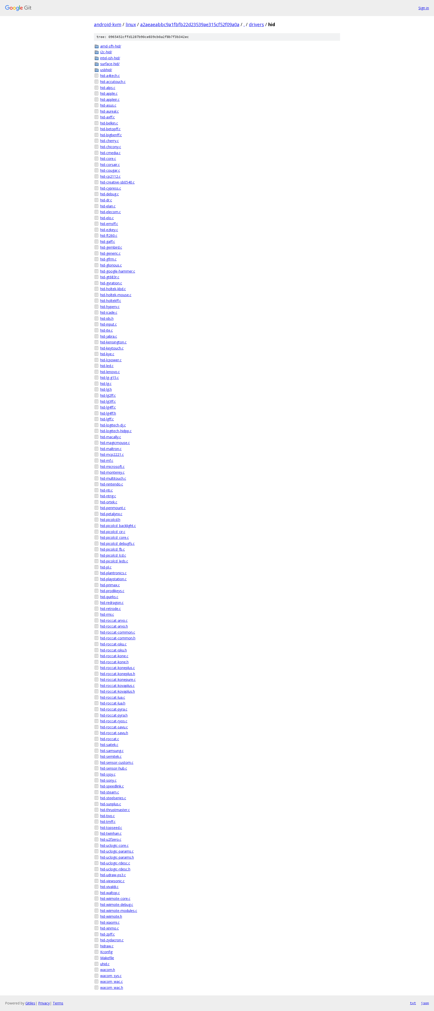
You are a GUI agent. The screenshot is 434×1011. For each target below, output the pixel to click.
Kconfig (106, 951)
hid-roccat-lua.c (112, 697)
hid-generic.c (110, 253)
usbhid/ (106, 69)
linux (131, 24)
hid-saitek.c (109, 744)
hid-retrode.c (110, 608)
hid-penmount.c (113, 507)
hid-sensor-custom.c (116, 762)
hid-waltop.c (110, 892)
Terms (58, 1003)
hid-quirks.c (109, 596)
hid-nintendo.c (111, 484)
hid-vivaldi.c (109, 886)
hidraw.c (107, 946)
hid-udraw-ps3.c (113, 874)
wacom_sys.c (111, 975)
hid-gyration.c (111, 283)
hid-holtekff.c (110, 300)
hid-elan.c (108, 206)
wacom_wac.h (111, 987)
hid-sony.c (108, 780)
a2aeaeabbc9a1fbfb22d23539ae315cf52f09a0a (189, 24)
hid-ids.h (107, 318)
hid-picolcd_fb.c (112, 549)
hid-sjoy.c (108, 774)
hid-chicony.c (110, 146)
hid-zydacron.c (112, 940)
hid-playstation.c (113, 579)
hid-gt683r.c (109, 277)
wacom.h (107, 969)
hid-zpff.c (107, 934)
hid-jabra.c (108, 336)
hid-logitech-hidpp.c (116, 430)
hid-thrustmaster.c (115, 809)
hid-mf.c (106, 460)
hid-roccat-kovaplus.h (117, 691)
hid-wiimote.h (111, 916)
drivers (256, 24)
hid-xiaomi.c (110, 922)
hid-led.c (107, 365)
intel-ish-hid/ (110, 58)
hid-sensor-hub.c (113, 768)
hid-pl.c (106, 567)
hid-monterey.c (112, 472)
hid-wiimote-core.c (115, 898)
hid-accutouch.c (113, 81)
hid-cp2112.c (110, 176)
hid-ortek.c (108, 502)
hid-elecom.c (110, 211)
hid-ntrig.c (108, 496)
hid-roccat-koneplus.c (117, 667)
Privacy (44, 1003)
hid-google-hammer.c (117, 271)
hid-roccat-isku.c (113, 644)
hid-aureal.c (109, 111)
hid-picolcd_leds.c (114, 561)
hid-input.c (108, 324)
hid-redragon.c (112, 602)
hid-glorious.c (111, 265)
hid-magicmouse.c (115, 442)
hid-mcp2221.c (112, 454)
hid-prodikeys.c (112, 590)
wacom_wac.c (111, 981)
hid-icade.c (108, 312)
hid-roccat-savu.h (114, 732)
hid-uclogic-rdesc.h (115, 869)
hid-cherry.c (109, 140)
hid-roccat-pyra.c (113, 709)
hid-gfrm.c (108, 259)
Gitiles (30, 1003)
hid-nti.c (106, 490)
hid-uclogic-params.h (117, 857)
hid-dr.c (106, 200)
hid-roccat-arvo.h (114, 626)
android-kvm (107, 24)
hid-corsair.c (110, 164)
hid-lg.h (106, 389)
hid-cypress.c (110, 188)
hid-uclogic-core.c (114, 845)
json (425, 1003)
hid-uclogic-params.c (117, 851)
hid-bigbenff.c (111, 135)
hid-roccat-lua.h (112, 703)
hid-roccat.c (109, 738)
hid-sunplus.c (110, 804)
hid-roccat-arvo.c (114, 620)
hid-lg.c (106, 383)
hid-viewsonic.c (112, 880)
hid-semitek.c (111, 756)
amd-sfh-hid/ (110, 46)
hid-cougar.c (110, 170)
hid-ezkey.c (109, 229)
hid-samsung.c (112, 750)
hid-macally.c (110, 436)
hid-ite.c (106, 330)
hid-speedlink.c (112, 786)
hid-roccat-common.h (117, 638)
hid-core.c (108, 158)
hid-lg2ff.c (108, 395)
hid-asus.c (108, 105)
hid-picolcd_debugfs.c (117, 543)
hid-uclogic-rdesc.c (115, 863)
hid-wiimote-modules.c (118, 910)
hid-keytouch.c (112, 348)
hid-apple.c (109, 93)
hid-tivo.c (107, 815)
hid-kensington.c (113, 342)
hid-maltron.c (111, 448)
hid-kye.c (107, 353)
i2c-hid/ (106, 52)
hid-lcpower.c (111, 360)
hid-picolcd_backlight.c (118, 525)
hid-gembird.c (111, 247)
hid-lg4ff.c (108, 407)
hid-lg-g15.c (109, 377)
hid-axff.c (107, 117)
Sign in (423, 8)
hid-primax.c (110, 585)
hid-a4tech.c (110, 75)
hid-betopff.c (110, 128)
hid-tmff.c (108, 821)
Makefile (107, 957)
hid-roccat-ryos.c (113, 721)
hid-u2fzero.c (110, 839)
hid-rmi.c (107, 614)
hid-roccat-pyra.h (114, 715)
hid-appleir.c (110, 99)
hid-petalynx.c (111, 513)
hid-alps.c (107, 87)
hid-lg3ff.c (108, 401)
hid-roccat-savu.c (114, 727)
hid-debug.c (109, 194)
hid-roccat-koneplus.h (117, 673)
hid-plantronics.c (113, 572)
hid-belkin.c (109, 123)
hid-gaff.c (107, 241)
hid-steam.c (109, 792)
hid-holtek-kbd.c (113, 288)
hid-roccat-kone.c (114, 655)
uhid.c (105, 963)
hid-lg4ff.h (108, 413)
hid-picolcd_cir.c (112, 531)
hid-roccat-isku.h (113, 650)
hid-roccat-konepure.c (118, 679)
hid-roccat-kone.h (114, 662)
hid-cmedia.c (110, 152)
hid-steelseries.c (113, 798)
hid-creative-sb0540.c (117, 182)
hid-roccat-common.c (117, 632)
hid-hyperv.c (110, 306)
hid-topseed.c (111, 827)
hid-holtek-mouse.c (115, 294)
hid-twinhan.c (111, 833)
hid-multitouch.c (113, 478)
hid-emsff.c (109, 223)
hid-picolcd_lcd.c (113, 555)
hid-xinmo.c (109, 928)
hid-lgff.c (107, 419)
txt (413, 1003)
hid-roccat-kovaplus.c (117, 685)
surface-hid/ (110, 63)
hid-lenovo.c (110, 371)
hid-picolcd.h (110, 519)
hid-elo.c (107, 217)
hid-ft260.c (108, 235)
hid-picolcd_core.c (114, 537)
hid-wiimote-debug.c (116, 904)
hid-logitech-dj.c (113, 425)
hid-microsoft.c (112, 466)
